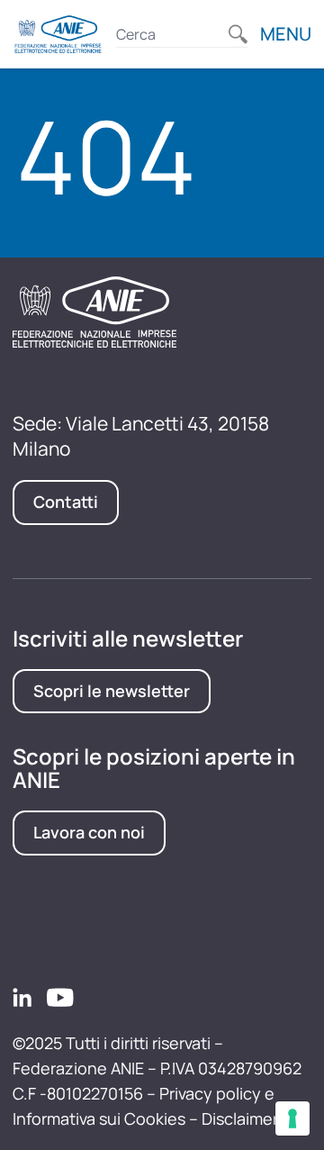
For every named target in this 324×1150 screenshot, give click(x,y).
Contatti (65, 501)
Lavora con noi (89, 832)
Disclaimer (240, 1118)
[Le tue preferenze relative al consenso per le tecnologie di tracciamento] (292, 1118)
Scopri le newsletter (111, 691)
